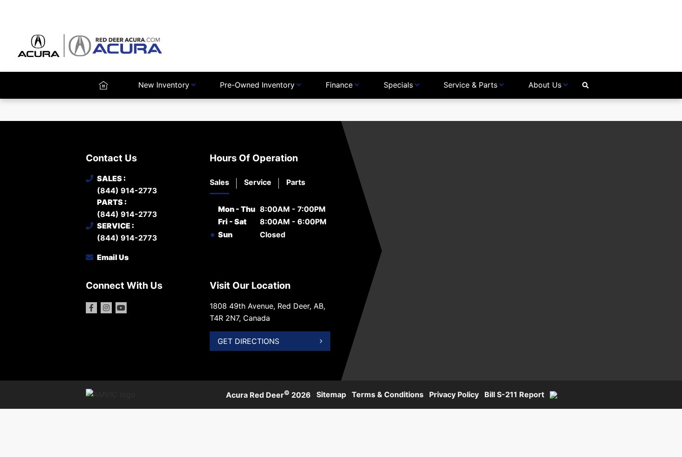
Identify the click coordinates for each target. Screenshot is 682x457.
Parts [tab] (295, 182)
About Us (544, 84)
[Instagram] (106, 307)
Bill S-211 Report (514, 394)
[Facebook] (91, 307)
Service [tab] (257, 182)
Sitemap (331, 394)
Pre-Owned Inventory (257, 84)
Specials (398, 84)
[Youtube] (121, 307)
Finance (339, 84)
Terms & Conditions (388, 394)
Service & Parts (470, 84)
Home (103, 84)
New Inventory (163, 84)
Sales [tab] (219, 182)
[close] (587, 8)
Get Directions (248, 341)
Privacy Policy (454, 394)
